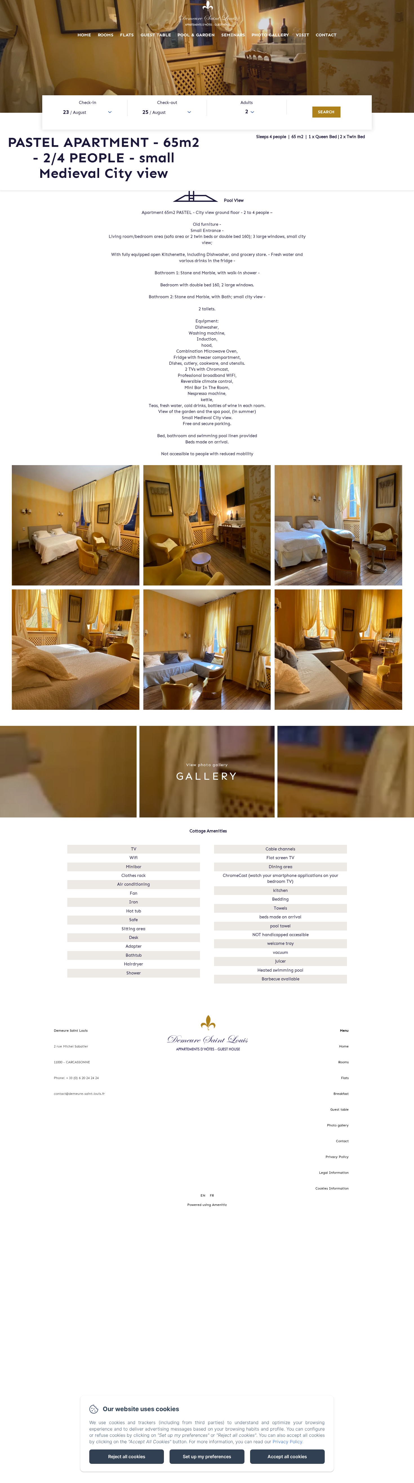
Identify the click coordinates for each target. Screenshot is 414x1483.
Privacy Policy (337, 1157)
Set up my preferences (207, 1456)
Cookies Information (332, 1188)
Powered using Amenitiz (207, 1205)
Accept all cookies (287, 1456)
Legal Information (334, 1173)
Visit (302, 34)
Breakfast (341, 1094)
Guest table (156, 34)
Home (84, 34)
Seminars (233, 34)
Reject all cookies (126, 1456)
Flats (127, 34)
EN (203, 1195)
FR (212, 1195)
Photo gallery (270, 34)
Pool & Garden (196, 34)
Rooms (105, 34)
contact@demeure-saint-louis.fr (79, 1094)
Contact (326, 34)
